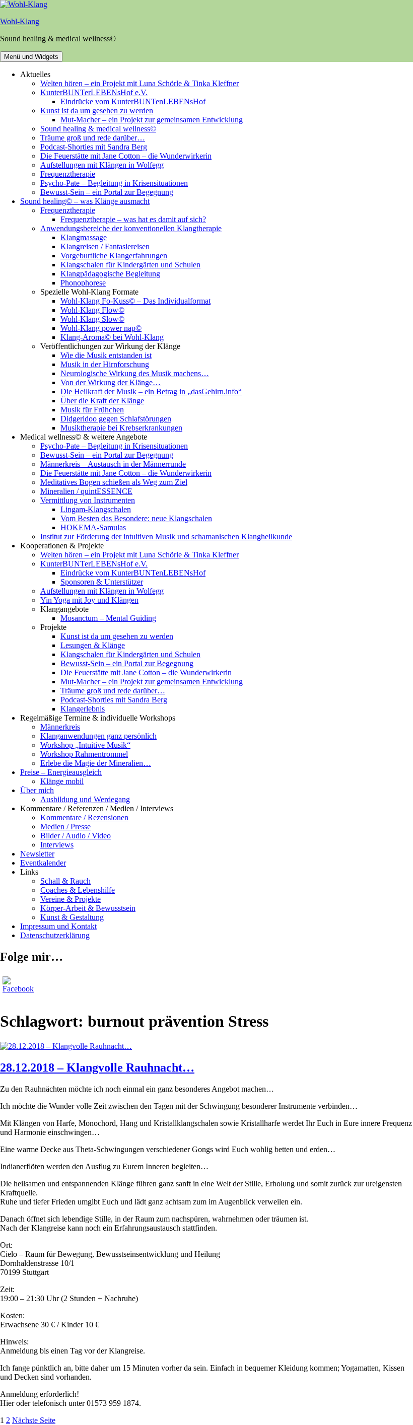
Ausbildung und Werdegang (85, 799)
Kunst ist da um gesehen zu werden (96, 110)
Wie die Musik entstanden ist (106, 355)
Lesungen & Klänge (92, 645)
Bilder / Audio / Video (75, 835)
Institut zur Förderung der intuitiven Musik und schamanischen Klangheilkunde (166, 536)
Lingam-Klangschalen (95, 509)
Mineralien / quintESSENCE (86, 491)
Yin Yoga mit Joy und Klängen (89, 600)
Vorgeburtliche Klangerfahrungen (113, 255)
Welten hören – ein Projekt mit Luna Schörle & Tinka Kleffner (139, 83)
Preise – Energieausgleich (61, 772)
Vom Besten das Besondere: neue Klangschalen (136, 518)
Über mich (37, 790)
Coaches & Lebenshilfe (77, 890)
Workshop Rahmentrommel (84, 754)
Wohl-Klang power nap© (101, 328)
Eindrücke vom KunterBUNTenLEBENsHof (132, 101)
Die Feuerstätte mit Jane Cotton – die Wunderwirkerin (126, 156)
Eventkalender (43, 863)
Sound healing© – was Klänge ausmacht (85, 201)
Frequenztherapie (67, 174)
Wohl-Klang (19, 21)
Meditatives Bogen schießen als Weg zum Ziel (113, 482)
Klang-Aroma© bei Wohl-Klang (112, 337)
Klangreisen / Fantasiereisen (105, 246)
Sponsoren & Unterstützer (101, 582)
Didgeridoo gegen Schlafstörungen (115, 418)
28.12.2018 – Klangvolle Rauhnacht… (97, 1067)
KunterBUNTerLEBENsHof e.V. (94, 92)
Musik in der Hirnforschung (104, 364)
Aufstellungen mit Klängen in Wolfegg (102, 165)
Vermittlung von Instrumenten (87, 500)
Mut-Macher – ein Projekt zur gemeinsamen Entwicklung (151, 119)
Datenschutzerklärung (55, 935)
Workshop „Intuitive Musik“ (85, 745)
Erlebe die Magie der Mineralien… (95, 763)
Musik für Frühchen (92, 409)
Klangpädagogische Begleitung (110, 273)
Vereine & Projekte (70, 899)
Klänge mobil (62, 781)
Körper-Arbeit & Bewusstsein (87, 908)
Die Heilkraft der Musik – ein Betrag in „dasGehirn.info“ (151, 391)
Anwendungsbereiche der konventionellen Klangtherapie (131, 228)
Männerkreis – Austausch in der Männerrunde (113, 464)
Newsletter (37, 853)
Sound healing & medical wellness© (98, 128)
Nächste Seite (33, 1420)
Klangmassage (83, 237)
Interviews (57, 844)
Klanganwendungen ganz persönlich (98, 736)
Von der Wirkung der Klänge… (110, 382)
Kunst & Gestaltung (72, 917)
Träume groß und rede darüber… (92, 137)
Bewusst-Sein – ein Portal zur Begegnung (106, 192)
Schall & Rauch (65, 881)
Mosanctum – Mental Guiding (108, 618)
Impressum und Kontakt (58, 926)
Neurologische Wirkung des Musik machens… (134, 373)
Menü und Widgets (31, 56)
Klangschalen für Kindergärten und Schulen (130, 264)
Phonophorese (83, 282)
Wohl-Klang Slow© (92, 319)
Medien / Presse (65, 826)
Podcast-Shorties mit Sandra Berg (93, 146)
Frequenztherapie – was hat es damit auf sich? (133, 219)
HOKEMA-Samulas (93, 527)
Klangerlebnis (82, 708)
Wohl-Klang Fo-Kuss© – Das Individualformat (135, 301)
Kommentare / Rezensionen (84, 817)
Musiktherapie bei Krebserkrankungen (121, 427)
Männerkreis (60, 727)
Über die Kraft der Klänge (102, 400)
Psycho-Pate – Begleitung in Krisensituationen (114, 183)
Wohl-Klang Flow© (92, 310)
